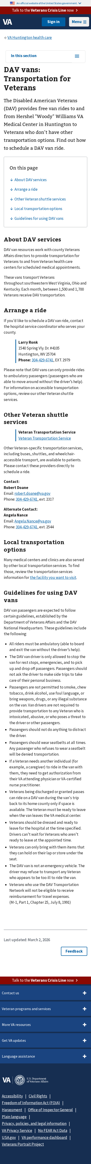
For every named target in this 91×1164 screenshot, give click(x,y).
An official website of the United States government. (47, 3)
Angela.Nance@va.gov (32, 521)
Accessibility (12, 1096)
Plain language (14, 1116)
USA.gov (9, 1137)
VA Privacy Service (17, 1130)
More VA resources (16, 1024)
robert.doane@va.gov (32, 493)
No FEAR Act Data (52, 1130)
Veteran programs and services (26, 1008)
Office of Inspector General (50, 1109)
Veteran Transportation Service (44, 438)
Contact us (10, 993)
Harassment (12, 1109)
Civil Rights (38, 1096)
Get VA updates (14, 1040)
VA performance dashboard (44, 1137)
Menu (77, 21)
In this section (24, 56)
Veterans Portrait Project (23, 1144)
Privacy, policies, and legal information (34, 1123)
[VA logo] (7, 22)
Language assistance (18, 1056)
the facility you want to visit (53, 577)
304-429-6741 (42, 360)
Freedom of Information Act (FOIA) (31, 1102)
